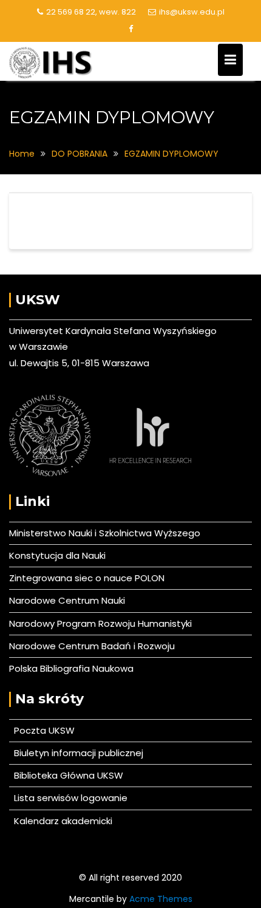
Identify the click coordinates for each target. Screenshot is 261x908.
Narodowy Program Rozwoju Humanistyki (100, 623)
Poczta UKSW (44, 730)
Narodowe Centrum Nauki (67, 600)
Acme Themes (160, 899)
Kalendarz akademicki (60, 820)
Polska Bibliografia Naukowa (71, 668)
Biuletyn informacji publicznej (76, 752)
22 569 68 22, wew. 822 (91, 12)
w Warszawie (38, 346)
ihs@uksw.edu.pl (192, 12)
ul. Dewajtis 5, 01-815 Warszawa (79, 363)
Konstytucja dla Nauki (57, 555)
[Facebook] (130, 29)
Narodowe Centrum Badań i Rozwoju (92, 646)
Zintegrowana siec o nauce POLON (86, 578)
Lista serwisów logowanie (68, 797)
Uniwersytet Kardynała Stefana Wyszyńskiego (113, 330)
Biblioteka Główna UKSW (66, 775)
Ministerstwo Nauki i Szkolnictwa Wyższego (104, 533)
